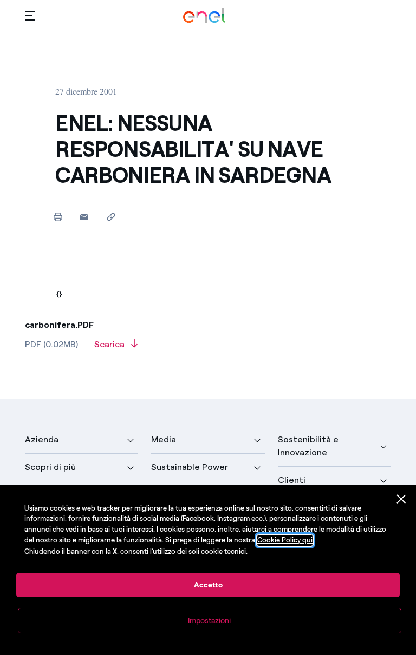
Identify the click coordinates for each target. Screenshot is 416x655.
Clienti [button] (292, 480)
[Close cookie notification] (401, 499)
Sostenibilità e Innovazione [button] (308, 446)
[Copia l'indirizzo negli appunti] (111, 216)
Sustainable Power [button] (189, 467)
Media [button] (163, 439)
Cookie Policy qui (285, 540)
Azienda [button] (41, 439)
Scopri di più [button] (50, 467)
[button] (29, 15)
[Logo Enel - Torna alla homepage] (204, 15)
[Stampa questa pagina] (58, 216)
